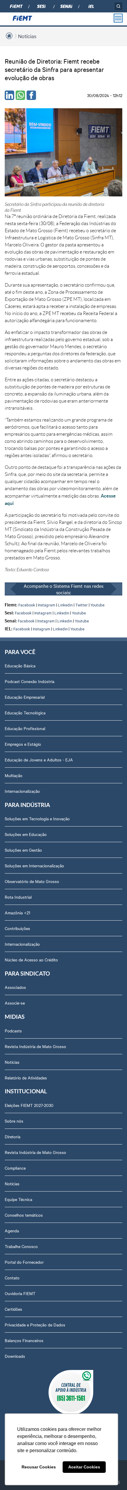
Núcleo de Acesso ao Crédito (31, 960)
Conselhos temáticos (24, 1215)
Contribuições (17, 928)
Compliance (15, 1168)
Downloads (15, 1356)
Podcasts (13, 1031)
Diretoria (12, 1136)
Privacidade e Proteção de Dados (35, 1325)
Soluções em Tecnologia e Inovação (37, 818)
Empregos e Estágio (23, 744)
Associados (15, 987)
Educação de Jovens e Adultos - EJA (39, 760)
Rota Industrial (18, 897)
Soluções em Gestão (23, 850)
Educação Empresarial (25, 697)
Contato (12, 1278)
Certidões (13, 1309)
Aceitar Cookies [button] (84, 1467)
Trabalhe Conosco (21, 1246)
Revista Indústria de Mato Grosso (35, 1046)
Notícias (27, 36)
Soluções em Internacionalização (34, 866)
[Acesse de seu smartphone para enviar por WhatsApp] (20, 95)
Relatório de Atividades (26, 1078)
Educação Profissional (25, 728)
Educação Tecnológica (25, 713)
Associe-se (15, 1003)
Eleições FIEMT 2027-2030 (29, 1105)
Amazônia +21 (17, 913)
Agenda (12, 1231)
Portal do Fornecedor (24, 1262)
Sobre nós (14, 1121)
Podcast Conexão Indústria (29, 681)
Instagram (46, 604)
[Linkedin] (9, 95)
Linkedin (65, 604)
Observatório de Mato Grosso (32, 881)
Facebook (26, 604)
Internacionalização (22, 791)
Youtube (97, 604)
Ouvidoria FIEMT (20, 1293)
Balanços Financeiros (24, 1340)
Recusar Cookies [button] (39, 1467)
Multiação (13, 775)
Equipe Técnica (18, 1199)
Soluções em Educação (26, 834)
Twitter (81, 604)
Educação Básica (20, 666)
